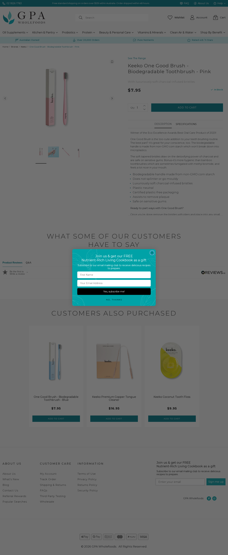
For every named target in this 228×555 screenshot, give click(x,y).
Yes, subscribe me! (114, 291)
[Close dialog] (152, 253)
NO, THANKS (114, 299)
